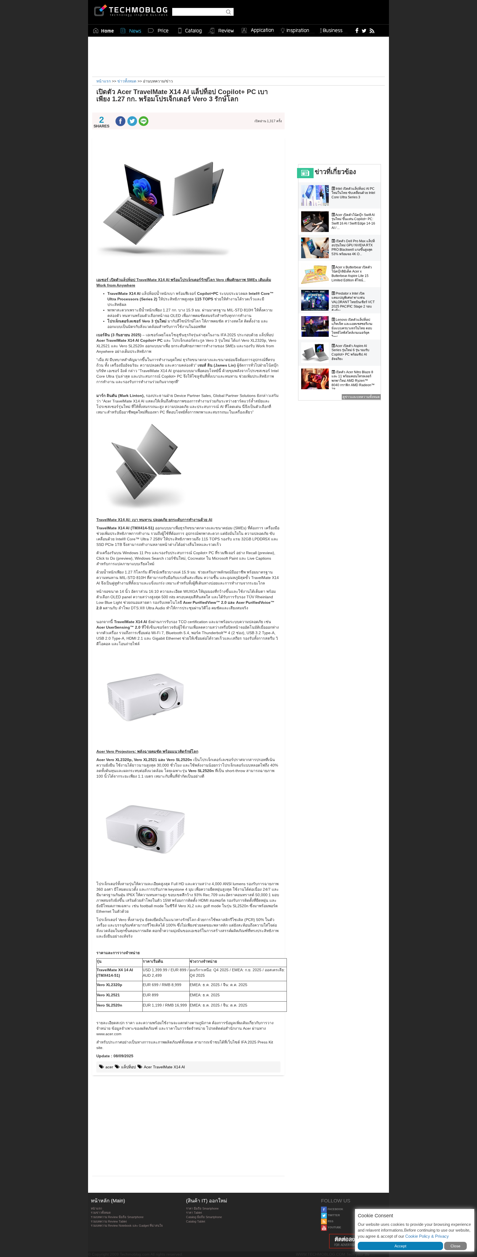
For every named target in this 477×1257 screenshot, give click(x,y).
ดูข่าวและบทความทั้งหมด (361, 397)
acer (108, 1067)
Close (455, 1246)
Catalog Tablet (195, 1221)
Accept (400, 1246)
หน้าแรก (96, 1208)
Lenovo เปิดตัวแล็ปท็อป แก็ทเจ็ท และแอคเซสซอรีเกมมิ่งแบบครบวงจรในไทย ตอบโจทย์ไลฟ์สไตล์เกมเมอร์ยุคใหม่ (352, 328)
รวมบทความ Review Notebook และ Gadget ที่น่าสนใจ (127, 1225)
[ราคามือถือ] (158, 31)
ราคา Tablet (194, 1212)
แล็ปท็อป (128, 1067)
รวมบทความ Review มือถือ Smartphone (117, 1217)
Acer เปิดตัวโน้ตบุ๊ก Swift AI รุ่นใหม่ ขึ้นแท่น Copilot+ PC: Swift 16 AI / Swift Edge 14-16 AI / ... (353, 221)
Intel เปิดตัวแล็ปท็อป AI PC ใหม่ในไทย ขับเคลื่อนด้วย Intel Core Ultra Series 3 (353, 193)
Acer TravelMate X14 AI (164, 1067)
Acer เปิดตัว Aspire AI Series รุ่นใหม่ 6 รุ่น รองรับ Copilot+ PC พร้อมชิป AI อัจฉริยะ (350, 352)
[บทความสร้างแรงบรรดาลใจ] (297, 29)
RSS (330, 1221)
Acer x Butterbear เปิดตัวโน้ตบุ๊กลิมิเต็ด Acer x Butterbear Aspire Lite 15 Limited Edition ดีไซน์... (352, 273)
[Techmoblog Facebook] (357, 30)
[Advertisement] (238, 56)
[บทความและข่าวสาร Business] (333, 29)
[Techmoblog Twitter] (364, 30)
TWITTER (333, 1215)
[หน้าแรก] (103, 31)
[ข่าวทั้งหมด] (131, 31)
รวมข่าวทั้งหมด (101, 1212)
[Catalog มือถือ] (190, 31)
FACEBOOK (335, 1209)
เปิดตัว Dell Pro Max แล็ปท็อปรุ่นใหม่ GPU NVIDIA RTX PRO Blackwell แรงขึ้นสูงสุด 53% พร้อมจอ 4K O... (353, 247)
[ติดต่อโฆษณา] (353, 1241)
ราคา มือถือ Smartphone (202, 1208)
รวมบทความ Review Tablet (109, 1221)
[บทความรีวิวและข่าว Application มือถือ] (257, 31)
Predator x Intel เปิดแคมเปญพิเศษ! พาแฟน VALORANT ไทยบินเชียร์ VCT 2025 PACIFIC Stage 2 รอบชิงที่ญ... (353, 302)
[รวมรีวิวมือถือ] (221, 31)
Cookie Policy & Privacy (427, 1236)
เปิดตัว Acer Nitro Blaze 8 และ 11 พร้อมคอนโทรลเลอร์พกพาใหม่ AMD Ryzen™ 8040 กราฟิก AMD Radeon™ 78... (353, 380)
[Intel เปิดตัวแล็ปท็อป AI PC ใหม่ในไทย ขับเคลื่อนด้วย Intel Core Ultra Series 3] (316, 195)
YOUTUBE (334, 1227)
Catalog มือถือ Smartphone (204, 1217)
